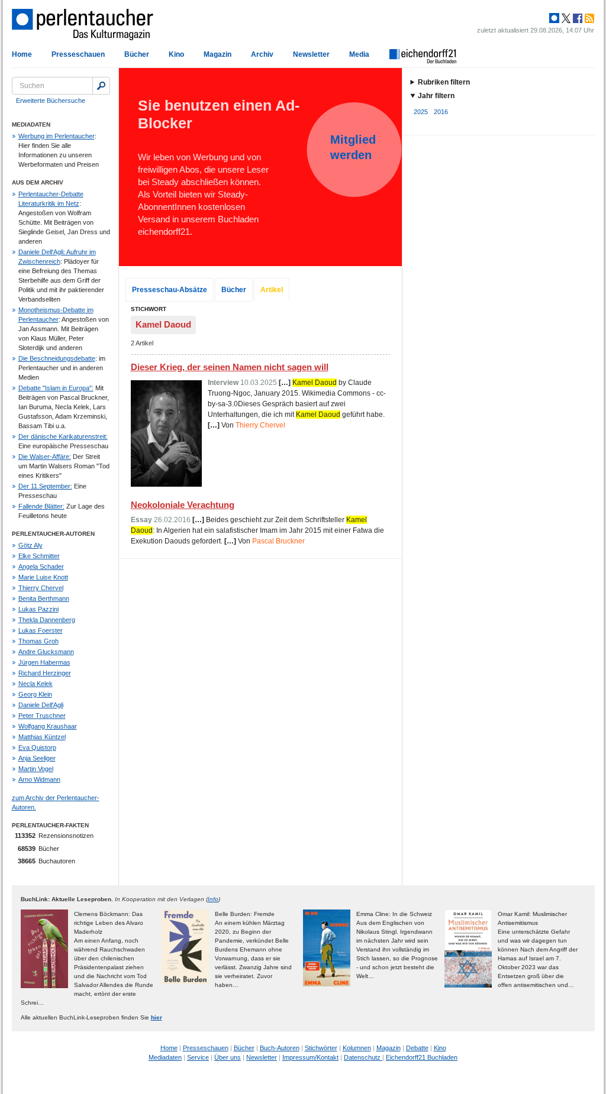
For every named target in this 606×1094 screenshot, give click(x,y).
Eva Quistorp (37, 747)
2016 (441, 111)
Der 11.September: (45, 486)
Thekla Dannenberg (46, 619)
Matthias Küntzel (42, 736)
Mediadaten (165, 1057)
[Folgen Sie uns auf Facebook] (576, 18)
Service (198, 1057)
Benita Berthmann (43, 598)
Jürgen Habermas (44, 662)
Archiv (262, 54)
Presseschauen (78, 54)
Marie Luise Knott (43, 577)
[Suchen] (101, 86)
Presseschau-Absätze (169, 290)
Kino (176, 54)
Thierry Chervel (40, 587)
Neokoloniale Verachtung (182, 505)
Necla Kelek (35, 683)
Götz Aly (30, 545)
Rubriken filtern (444, 82)
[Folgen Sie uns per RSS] (588, 18)
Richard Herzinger (44, 673)
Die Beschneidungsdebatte (56, 358)
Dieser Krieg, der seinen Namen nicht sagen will (229, 367)
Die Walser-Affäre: (44, 456)
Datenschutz (363, 1057)
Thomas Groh (38, 641)
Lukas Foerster (40, 630)
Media (359, 54)
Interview (223, 382)
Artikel (271, 290)
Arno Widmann (39, 779)
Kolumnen (357, 1047)
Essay (141, 520)
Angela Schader (41, 566)
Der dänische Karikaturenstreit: (63, 436)
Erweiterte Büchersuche (50, 100)
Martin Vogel (35, 768)
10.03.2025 (258, 382)
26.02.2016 (172, 520)
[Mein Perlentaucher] (554, 18)
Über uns (227, 1057)
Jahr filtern (436, 96)
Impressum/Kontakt (310, 1057)
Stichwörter (321, 1047)
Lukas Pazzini (38, 609)
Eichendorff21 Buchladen (421, 1057)
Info (213, 899)
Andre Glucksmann (46, 651)
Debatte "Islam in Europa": (56, 387)
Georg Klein (35, 694)
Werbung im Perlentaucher (56, 136)
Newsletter (311, 54)
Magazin (217, 54)
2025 (421, 111)
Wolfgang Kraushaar (47, 726)
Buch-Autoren (279, 1047)
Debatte (417, 1047)
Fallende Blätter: (41, 506)
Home (22, 54)
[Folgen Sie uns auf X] (565, 18)
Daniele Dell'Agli (40, 704)
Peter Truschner (42, 715)
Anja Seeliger (37, 758)
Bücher (136, 54)
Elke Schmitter (39, 555)
